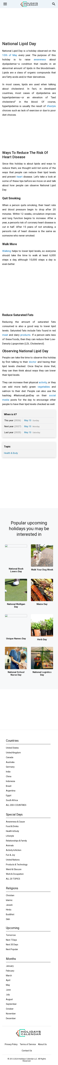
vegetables (44, 386)
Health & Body (11, 453)
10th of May (9, 55)
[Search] (54, 4)
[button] (5, 4)
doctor (32, 361)
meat (5, 334)
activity (43, 382)
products (25, 334)
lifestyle (51, 106)
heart (19, 176)
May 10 (27, 420)
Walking (6, 250)
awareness (40, 59)
